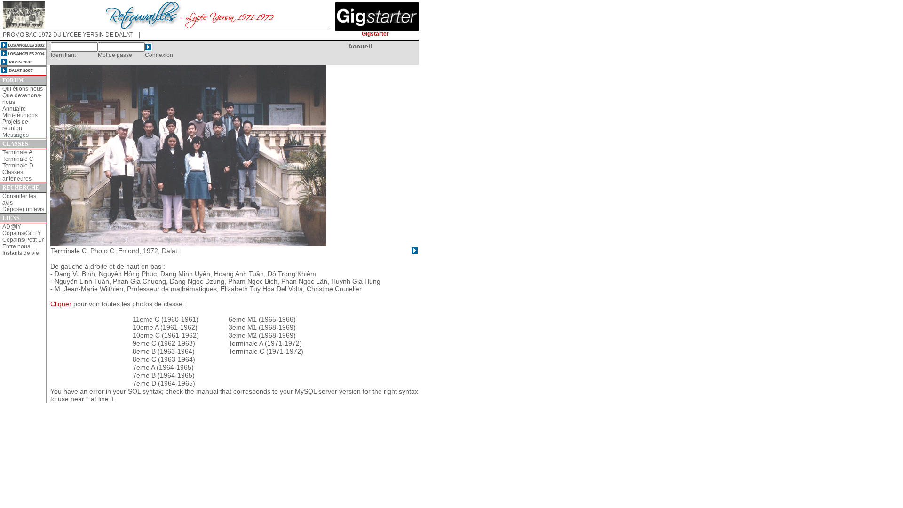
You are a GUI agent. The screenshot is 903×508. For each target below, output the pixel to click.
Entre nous (16, 246)
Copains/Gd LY (21, 233)
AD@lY (11, 226)
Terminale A (17, 152)
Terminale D (17, 165)
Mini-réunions (20, 115)
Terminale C (17, 159)
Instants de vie (20, 253)
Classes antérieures (17, 175)
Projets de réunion (15, 125)
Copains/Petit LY (23, 240)
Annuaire (14, 108)
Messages (15, 135)
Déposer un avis (23, 209)
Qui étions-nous (22, 89)
